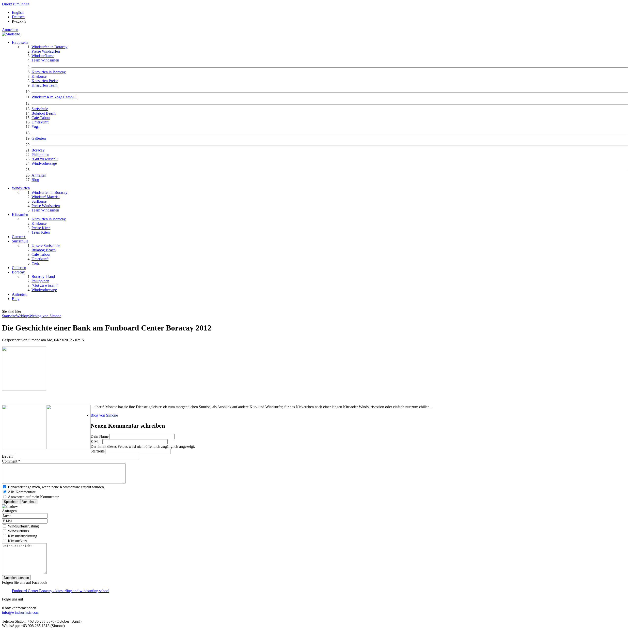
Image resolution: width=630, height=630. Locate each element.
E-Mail (96, 441)
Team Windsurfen (45, 60)
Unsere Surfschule (46, 245)
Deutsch (18, 17)
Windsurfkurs (18, 531)
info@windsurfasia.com (20, 612)
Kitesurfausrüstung (22, 536)
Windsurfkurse (43, 56)
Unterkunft (40, 122)
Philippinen (40, 154)
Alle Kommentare (22, 492)
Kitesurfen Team (44, 85)
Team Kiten (41, 232)
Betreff (8, 456)
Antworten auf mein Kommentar (33, 497)
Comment (11, 461)
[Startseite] (11, 34)
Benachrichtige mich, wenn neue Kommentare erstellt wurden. (56, 487)
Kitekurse (39, 76)
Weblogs (23, 316)
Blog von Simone (104, 415)
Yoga (36, 126)
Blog (35, 180)
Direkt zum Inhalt (15, 4)
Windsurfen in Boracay (49, 47)
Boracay (38, 150)
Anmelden (10, 30)
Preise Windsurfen (46, 51)
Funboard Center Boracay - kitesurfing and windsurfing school (60, 591)
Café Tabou (41, 118)
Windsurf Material (46, 197)
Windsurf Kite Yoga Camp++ (54, 97)
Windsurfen (21, 188)
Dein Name (100, 436)
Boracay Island (43, 276)
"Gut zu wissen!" (45, 159)
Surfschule (40, 109)
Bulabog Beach (44, 113)
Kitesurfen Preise (45, 81)
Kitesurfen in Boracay (49, 72)
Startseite (9, 316)
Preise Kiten (41, 228)
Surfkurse (39, 201)
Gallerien (39, 138)
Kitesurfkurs (17, 541)
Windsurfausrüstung (23, 526)
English (18, 12)
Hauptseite (20, 42)
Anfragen (39, 175)
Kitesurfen (20, 214)
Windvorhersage (44, 163)
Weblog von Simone (45, 316)
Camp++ (19, 237)
